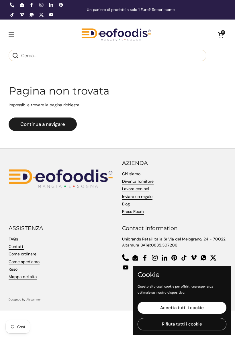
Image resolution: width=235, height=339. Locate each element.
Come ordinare (22, 254)
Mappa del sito (23, 276)
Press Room (133, 211)
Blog (126, 204)
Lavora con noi (135, 188)
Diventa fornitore (138, 181)
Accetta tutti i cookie (182, 308)
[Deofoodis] (116, 34)
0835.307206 (164, 245)
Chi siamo (131, 173)
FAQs (13, 239)
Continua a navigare (42, 124)
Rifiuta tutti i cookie (182, 324)
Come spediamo (24, 261)
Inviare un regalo (137, 196)
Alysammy (33, 299)
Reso (13, 269)
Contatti (16, 246)
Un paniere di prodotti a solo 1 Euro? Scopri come (131, 10)
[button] (220, 35)
